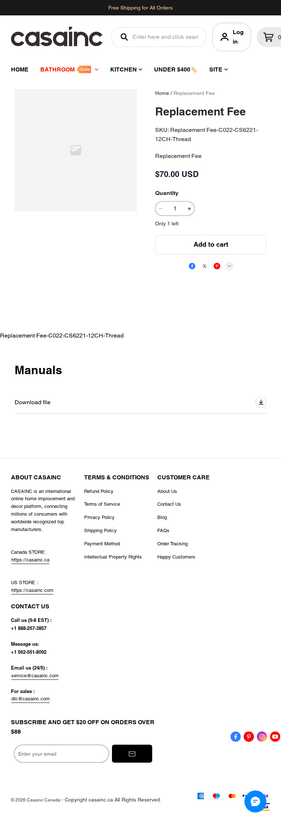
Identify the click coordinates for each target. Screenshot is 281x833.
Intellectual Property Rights (113, 557)
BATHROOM (57, 69)
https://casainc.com (32, 590)
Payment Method (102, 543)
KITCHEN (123, 69)
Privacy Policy (99, 517)
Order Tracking (172, 543)
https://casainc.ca (30, 560)
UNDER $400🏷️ (176, 69)
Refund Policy (98, 491)
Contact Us (169, 504)
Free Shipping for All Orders (140, 8)
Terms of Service (102, 504)
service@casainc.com (35, 675)
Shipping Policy (100, 530)
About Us (167, 491)
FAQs (163, 530)
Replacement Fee (194, 93)
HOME (20, 69)
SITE (215, 69)
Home (162, 93)
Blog (162, 517)
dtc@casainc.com (30, 698)
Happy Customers (176, 557)
